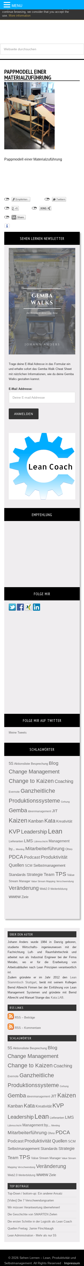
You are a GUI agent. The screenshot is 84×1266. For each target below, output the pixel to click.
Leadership (34, 832)
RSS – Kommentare (27, 1027)
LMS (28, 840)
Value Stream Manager (46, 1158)
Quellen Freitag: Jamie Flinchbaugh (31, 1228)
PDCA (16, 857)
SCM (28, 865)
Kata (49, 821)
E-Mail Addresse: (20, 389)
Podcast (32, 857)
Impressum (72, 1263)
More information (19, 15)
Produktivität (54, 857)
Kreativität (64, 821)
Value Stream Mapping (43, 881)
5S (11, 763)
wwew (15, 896)
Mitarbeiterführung (45, 848)
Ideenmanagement (39, 811)
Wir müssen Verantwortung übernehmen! (34, 1207)
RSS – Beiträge (24, 1017)
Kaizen (18, 820)
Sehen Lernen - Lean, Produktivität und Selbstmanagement (42, 24)
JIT (55, 810)
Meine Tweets (18, 732)
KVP (14, 831)
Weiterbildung (58, 888)
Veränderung (24, 888)
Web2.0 (45, 888)
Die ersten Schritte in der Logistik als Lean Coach (40, 1221)
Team (49, 874)
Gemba (18, 810)
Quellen (16, 865)
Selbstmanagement (49, 865)
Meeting (20, 849)
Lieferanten (16, 841)
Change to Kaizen (31, 781)
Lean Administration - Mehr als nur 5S (32, 1235)
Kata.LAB (57, 997)
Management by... (36, 1125)
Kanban (35, 821)
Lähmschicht (41, 841)
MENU (17, 6)
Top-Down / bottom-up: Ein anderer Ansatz (35, 1193)
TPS (60, 874)
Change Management (34, 772)
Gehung (65, 801)
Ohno (68, 849)
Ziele (25, 897)
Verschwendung (65, 881)
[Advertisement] (40, 179)
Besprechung (39, 763)
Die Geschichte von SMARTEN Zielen (32, 1214)
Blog (53, 763)
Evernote (14, 791)
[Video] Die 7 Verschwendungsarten (31, 1200)
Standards (17, 874)
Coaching (64, 781)
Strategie (35, 874)
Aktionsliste (22, 763)
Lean (55, 831)
